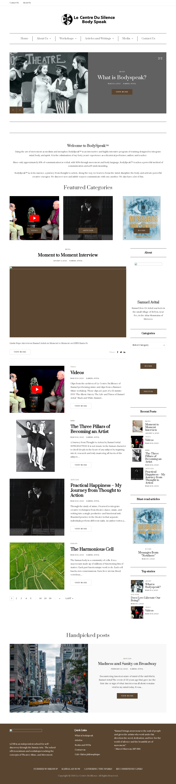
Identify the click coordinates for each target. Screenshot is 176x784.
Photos (148, 391)
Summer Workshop (46, 769)
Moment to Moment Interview (68, 255)
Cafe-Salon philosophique (87, 754)
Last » (69, 598)
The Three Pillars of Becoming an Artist (90, 429)
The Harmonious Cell (92, 549)
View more (122, 92)
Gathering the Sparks (98, 769)
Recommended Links (129, 769)
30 (50, 598)
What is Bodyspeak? (153, 586)
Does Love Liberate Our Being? (145, 599)
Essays (74, 544)
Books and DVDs (83, 745)
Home (24, 38)
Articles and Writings (98, 38)
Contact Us (14, 3)
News (68, 249)
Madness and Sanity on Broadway (148, 554)
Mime (73, 421)
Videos (77, 373)
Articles (88, 230)
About (122, 72)
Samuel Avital (129, 84)
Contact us (80, 749)
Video (34, 230)
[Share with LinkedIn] (124, 352)
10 (40, 598)
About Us (27, 3)
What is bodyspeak (84, 735)
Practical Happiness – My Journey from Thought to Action (96, 490)
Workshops (67, 38)
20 (45, 598)
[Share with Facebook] (117, 352)
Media (126, 38)
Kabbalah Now (71, 769)
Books (141, 230)
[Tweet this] (121, 352)
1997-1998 (135, 595)
